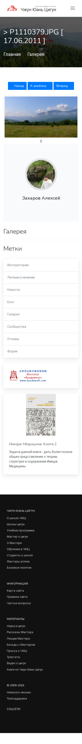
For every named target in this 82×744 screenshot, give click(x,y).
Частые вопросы (19, 603)
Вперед (62, 86)
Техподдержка (17, 698)
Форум (12, 351)
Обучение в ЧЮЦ (18, 549)
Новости (13, 289)
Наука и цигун (16, 626)
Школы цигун (16, 524)
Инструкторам (18, 265)
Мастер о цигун (17, 536)
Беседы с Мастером (21, 644)
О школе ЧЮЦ (16, 518)
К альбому (39, 86)
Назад (18, 86)
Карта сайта (15, 590)
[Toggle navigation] (72, 8)
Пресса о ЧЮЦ (17, 651)
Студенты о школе (20, 555)
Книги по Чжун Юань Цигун (25, 669)
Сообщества (16, 326)
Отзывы (13, 339)
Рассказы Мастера (20, 632)
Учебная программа (20, 530)
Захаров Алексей (41, 198)
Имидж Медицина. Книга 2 (33, 444)
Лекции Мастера (18, 638)
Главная (12, 54)
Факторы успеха (18, 561)
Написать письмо (19, 692)
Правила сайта (17, 596)
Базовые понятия (19, 567)
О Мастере (14, 543)
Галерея (35, 54)
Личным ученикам (21, 277)
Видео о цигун (16, 663)
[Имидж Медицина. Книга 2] (41, 415)
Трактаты (13, 657)
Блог (10, 302)
